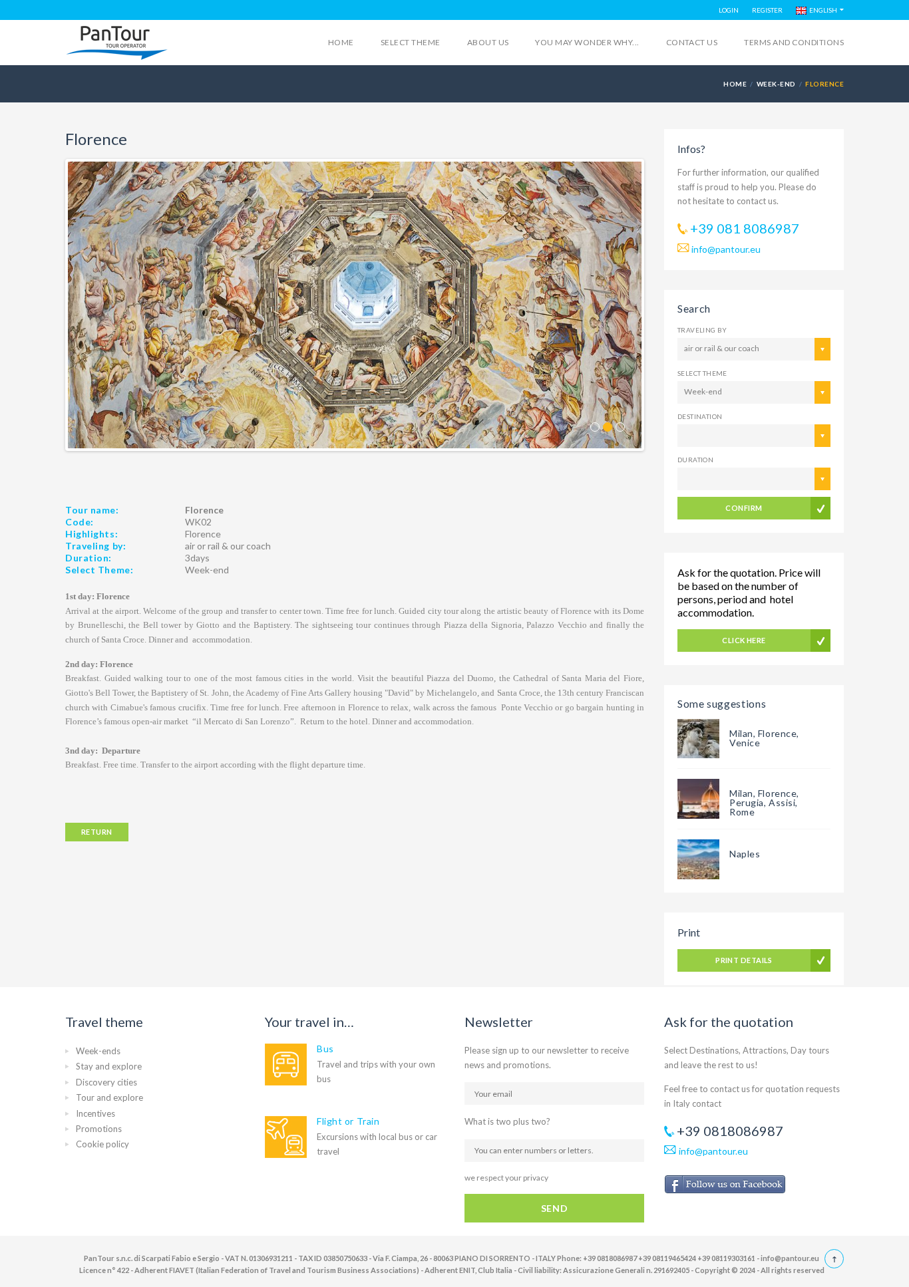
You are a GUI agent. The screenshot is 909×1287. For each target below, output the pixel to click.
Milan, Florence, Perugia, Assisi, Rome (764, 802)
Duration (695, 460)
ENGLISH (822, 10)
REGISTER (767, 10)
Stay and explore (109, 1066)
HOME (735, 84)
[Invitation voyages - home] (117, 43)
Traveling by (702, 330)
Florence (203, 533)
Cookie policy (102, 1144)
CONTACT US (692, 42)
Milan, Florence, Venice (764, 738)
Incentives (95, 1113)
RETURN (96, 831)
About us (488, 42)
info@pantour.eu (726, 249)
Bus (325, 1048)
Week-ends (98, 1051)
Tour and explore (109, 1097)
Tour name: (92, 509)
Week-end (776, 84)
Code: (79, 521)
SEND (554, 1208)
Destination (699, 416)
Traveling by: (95, 545)
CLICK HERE (743, 640)
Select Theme (702, 373)
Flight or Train (348, 1121)
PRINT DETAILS (744, 960)
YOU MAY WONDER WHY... (587, 42)
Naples (744, 853)
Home (341, 42)
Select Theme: (99, 569)
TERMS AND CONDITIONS (794, 42)
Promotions (99, 1128)
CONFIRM (743, 507)
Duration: (88, 557)
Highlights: (91, 533)
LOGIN (729, 10)
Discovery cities (106, 1082)
